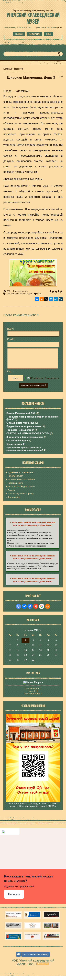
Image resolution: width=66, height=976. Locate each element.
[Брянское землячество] (13, 936)
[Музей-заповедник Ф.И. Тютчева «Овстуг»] (13, 926)
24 (33, 655)
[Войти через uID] (18, 606)
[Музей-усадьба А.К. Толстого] (51, 915)
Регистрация (34, 34)
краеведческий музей (33, 18)
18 (40, 650)
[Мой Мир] (51, 299)
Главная (19, 34)
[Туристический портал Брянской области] (32, 915)
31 (33, 660)
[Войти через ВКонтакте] (24, 606)
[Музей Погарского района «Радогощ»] (51, 936)
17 (33, 650)
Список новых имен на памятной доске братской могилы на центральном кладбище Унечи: (32, 524)
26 (48, 655)
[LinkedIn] (56, 299)
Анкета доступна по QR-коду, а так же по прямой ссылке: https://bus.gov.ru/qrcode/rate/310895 (33, 804)
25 (40, 655)
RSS (60, 27)
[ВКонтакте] (37, 299)
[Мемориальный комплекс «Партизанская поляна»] (32, 936)
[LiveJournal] (61, 299)
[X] (46, 299)
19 (48, 650)
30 (25, 660)
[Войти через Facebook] (29, 606)
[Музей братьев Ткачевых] (32, 926)
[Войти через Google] (41, 606)
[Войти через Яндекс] (35, 606)
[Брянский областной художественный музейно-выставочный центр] (51, 926)
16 (25, 650)
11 (40, 645)
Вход (48, 34)
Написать (14, 894)
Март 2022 (33, 630)
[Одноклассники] (42, 299)
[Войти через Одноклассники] (47, 606)
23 (25, 655)
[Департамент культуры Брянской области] (13, 915)
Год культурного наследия (19, 294)
